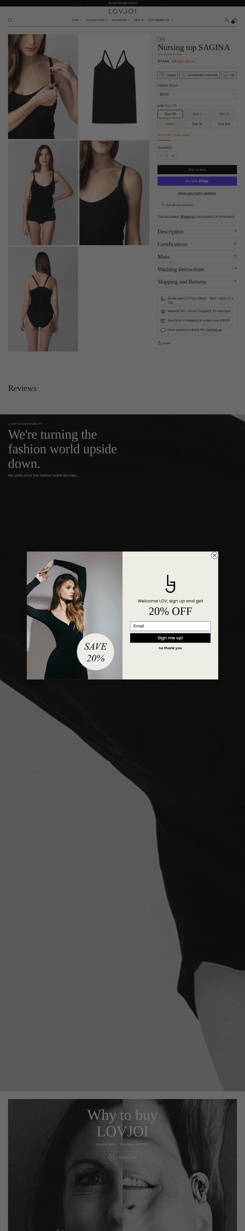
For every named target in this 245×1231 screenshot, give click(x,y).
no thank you (170, 648)
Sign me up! (170, 638)
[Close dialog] (214, 555)
